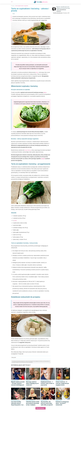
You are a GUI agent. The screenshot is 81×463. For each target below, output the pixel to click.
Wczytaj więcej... (40, 408)
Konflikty (28, 380)
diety (37, 72)
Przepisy (12, 5)
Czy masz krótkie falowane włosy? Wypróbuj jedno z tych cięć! (17, 403)
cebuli (15, 220)
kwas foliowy (27, 150)
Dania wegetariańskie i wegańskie (21, 5)
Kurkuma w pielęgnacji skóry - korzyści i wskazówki (62, 403)
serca (44, 92)
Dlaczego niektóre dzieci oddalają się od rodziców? (32, 383)
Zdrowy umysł (44, 400)
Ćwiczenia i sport (15, 380)
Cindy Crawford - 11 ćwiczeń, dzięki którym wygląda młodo (62, 383)
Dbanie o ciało (59, 400)
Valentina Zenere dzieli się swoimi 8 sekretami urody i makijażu (32, 403)
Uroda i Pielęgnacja (45, 380)
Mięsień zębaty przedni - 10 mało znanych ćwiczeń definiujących (18, 383)
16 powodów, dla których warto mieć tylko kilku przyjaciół (47, 403)
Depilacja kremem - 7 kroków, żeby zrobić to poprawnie (47, 383)
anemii (43, 158)
